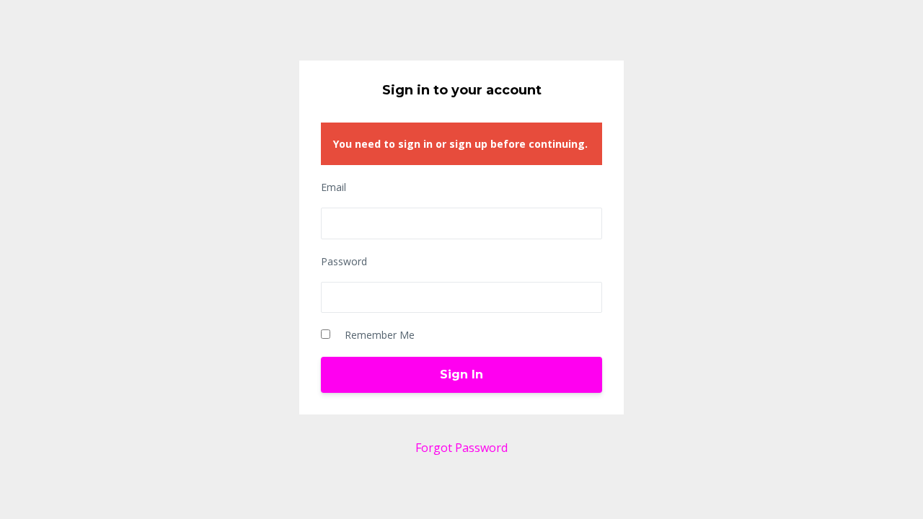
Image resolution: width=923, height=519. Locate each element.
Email (333, 187)
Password (344, 261)
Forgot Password (461, 448)
